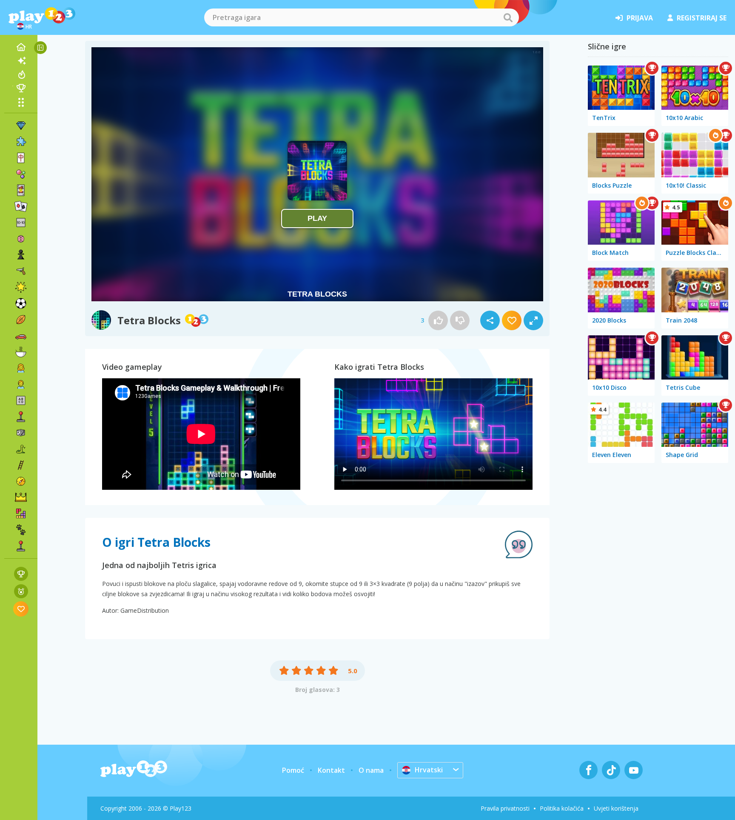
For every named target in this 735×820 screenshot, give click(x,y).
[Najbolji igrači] (20, 88)
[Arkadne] (20, 417)
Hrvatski (429, 769)
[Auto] (20, 336)
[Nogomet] (20, 303)
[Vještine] (20, 465)
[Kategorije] (20, 102)
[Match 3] (20, 125)
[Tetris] (20, 514)
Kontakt (331, 770)
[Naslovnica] (20, 47)
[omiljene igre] (21, 609)
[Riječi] (20, 400)
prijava (640, 18)
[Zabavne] (20, 287)
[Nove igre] (20, 61)
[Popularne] (20, 74)
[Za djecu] (20, 384)
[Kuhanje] (20, 352)
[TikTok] (611, 770)
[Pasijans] (20, 206)
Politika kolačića (562, 808)
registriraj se (701, 18)
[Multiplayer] (20, 546)
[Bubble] (20, 174)
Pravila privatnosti (505, 808)
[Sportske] (20, 319)
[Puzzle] (20, 142)
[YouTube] (633, 770)
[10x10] (20, 222)
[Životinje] (20, 530)
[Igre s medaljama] (21, 591)
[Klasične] (20, 449)
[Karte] (20, 190)
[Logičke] (20, 239)
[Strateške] (20, 497)
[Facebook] (588, 770)
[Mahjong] (20, 158)
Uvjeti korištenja (616, 808)
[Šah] (20, 255)
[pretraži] (508, 17)
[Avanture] (20, 481)
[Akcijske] (20, 271)
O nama (371, 770)
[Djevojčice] (20, 368)
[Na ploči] (20, 433)
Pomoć (293, 770)
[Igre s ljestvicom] (21, 574)
